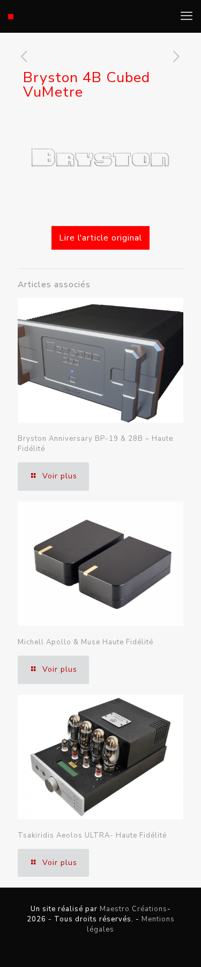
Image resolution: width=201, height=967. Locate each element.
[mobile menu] (186, 16)
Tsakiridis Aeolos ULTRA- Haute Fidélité (92, 835)
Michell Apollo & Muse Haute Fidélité (85, 642)
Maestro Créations (133, 909)
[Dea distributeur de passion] (10, 16)
